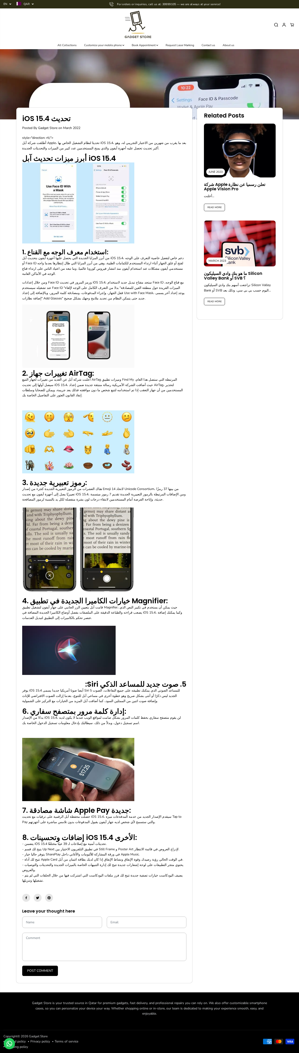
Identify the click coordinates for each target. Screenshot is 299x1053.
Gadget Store (38, 1036)
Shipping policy (17, 1047)
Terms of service (66, 1041)
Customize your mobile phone (103, 45)
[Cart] (291, 24)
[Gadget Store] (137, 24)
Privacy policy (40, 1041)
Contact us (208, 45)
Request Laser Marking (180, 45)
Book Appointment (144, 45)
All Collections (67, 45)
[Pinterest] (49, 898)
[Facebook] (26, 898)
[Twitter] (38, 898)
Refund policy (16, 1041)
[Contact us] (9, 1043)
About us (228, 45)
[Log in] (284, 24)
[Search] (276, 24)
